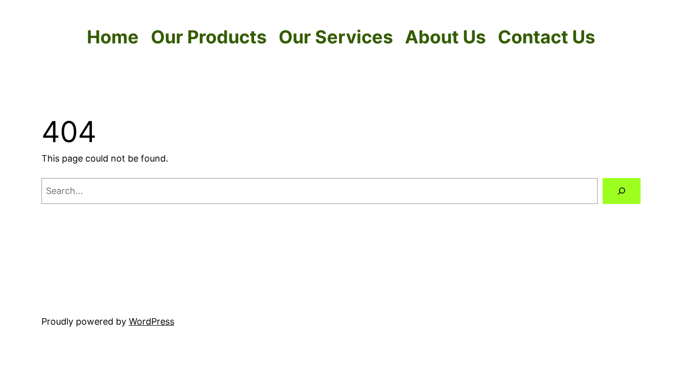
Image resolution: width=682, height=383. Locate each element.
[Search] (622, 191)
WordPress (151, 321)
